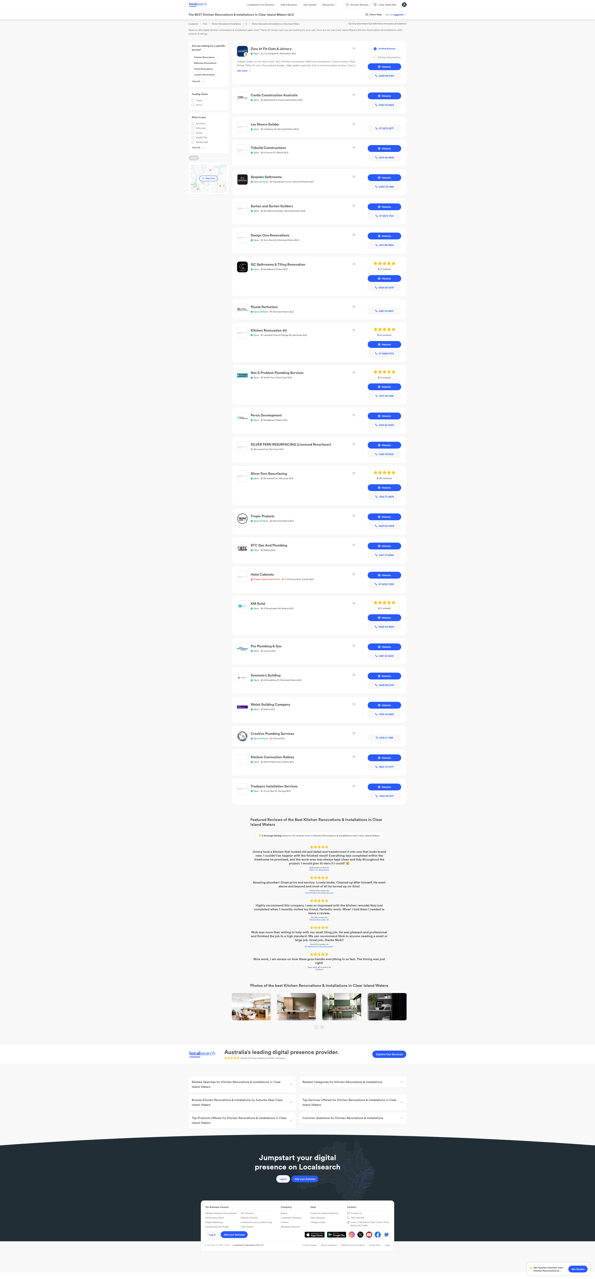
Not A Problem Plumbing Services (319, 893)
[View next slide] (322, 1027)
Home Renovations (203, 68)
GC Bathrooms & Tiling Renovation (319, 946)
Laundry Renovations (204, 74)
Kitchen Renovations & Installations (226, 24)
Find (205, 24)
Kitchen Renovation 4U (319, 920)
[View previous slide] (316, 1027)
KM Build (319, 969)
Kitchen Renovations (204, 57)
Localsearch (193, 24)
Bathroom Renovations (205, 63)
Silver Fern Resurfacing (319, 870)
